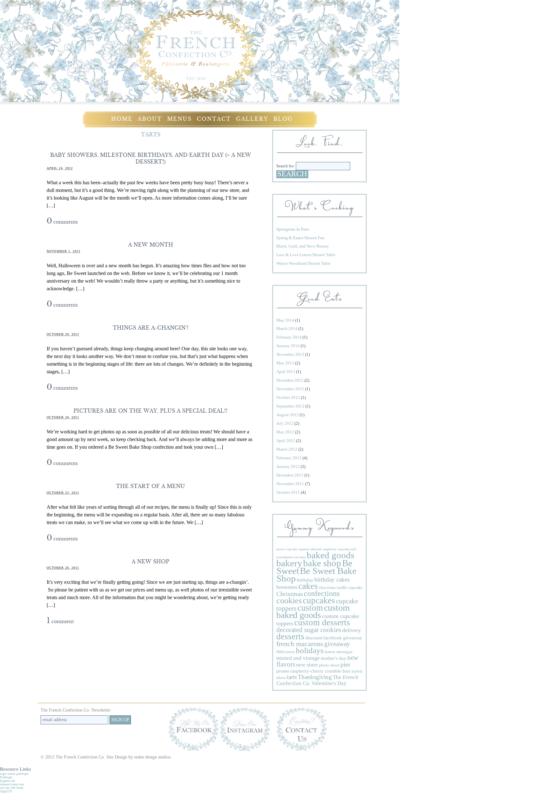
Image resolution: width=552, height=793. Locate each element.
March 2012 (286, 449)
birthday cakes (331, 579)
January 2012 (288, 466)
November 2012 (290, 388)
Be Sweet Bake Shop (316, 574)
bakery (289, 563)
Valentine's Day (329, 683)
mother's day (333, 658)
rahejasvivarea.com (12, 784)
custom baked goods (313, 611)
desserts (290, 636)
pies (345, 664)
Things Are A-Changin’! (150, 327)
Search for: (285, 166)
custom (310, 608)
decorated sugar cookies (308, 630)
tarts (292, 677)
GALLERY (252, 119)
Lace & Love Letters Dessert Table (305, 254)
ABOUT (150, 119)
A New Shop (150, 561)
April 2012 (285, 440)
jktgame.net (7, 780)
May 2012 (285, 432)
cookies (289, 600)
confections (322, 593)
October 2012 (288, 397)
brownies (286, 587)
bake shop (322, 563)
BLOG (283, 119)
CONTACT (214, 119)
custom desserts (322, 622)
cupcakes (319, 600)
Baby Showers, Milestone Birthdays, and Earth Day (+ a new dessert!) (150, 158)
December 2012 (289, 380)
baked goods (330, 555)
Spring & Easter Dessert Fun (300, 237)
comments (62, 222)
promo (282, 671)
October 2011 (288, 492)
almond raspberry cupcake (330, 549)
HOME (122, 119)
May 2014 (285, 320)
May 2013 (285, 363)
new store (307, 665)
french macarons (299, 644)
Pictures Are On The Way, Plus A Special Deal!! (150, 411)
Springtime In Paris (292, 229)
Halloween (285, 651)
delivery (351, 630)
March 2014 (286, 328)
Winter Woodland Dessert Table (303, 263)
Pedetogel (6, 777)
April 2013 (285, 371)
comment (60, 621)
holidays (310, 650)
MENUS (179, 119)
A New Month (150, 244)
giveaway (337, 644)
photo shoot (329, 665)
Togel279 (6, 791)
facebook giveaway (342, 637)
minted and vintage (298, 658)
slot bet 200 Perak (11, 787)
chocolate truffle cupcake (341, 587)
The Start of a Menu (150, 486)
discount (313, 637)
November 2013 (290, 354)
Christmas (289, 593)
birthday (305, 580)
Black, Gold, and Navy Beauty (302, 246)
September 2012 (290, 406)
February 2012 (289, 457)
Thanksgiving (315, 677)
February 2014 (289, 337)
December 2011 (289, 475)
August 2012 (287, 414)
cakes (308, 586)
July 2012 (285, 423)
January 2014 (288, 345)
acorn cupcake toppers (293, 549)
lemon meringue (339, 651)
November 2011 (290, 483)
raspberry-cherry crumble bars (320, 671)
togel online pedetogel (14, 773)
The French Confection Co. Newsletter (76, 710)
